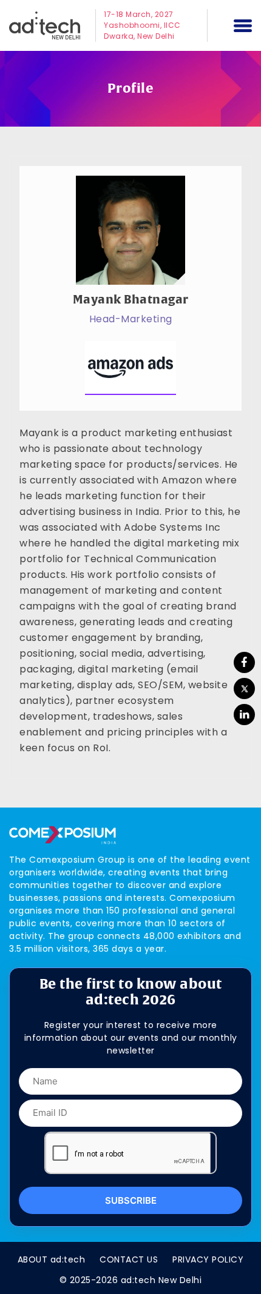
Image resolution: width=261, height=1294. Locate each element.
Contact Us (129, 1259)
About (52, 1259)
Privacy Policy (207, 1259)
